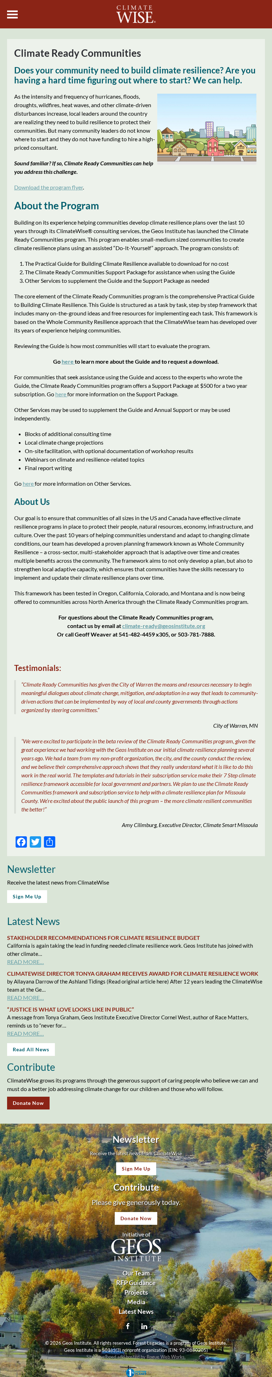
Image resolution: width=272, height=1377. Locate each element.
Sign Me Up (27, 896)
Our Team (136, 1273)
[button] (12, 14)
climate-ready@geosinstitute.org (163, 625)
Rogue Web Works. (166, 1357)
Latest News (136, 1311)
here (68, 361)
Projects (136, 1292)
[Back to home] (136, 14)
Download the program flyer (48, 187)
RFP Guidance (136, 1283)
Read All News (31, 1049)
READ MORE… (25, 961)
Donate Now (28, 1103)
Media (136, 1302)
